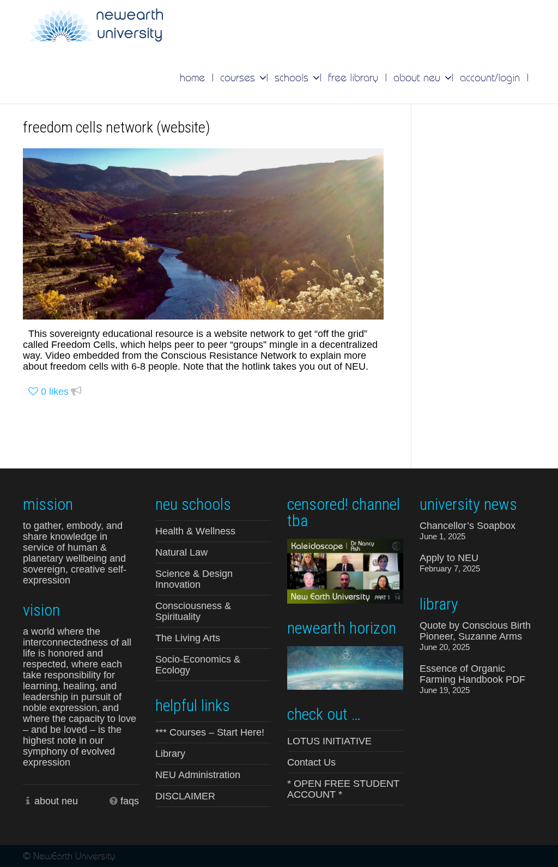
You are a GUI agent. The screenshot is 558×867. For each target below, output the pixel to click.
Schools (293, 77)
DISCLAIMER (185, 796)
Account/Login (490, 77)
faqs (129, 801)
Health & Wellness (195, 531)
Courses (239, 77)
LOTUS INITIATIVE (329, 741)
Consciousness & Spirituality (193, 611)
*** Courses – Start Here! (209, 732)
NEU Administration (197, 774)
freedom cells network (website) (116, 127)
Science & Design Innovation (194, 579)
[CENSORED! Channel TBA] (345, 570)
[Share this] (76, 391)
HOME (192, 77)
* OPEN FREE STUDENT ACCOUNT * (343, 789)
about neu (56, 801)
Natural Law (181, 552)
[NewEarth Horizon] (345, 667)
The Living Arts (187, 638)
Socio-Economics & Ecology (197, 665)
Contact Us (311, 762)
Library (170, 753)
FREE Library (353, 77)
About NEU (418, 77)
